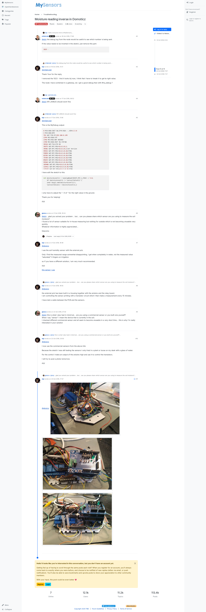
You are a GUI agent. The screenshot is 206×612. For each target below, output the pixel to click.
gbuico (44, 213)
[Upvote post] (128, 56)
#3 (137, 67)
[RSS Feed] (85, 24)
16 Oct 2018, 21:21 (57, 67)
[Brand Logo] (48, 5)
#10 (137, 338)
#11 (137, 379)
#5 (137, 117)
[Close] (135, 563)
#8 (137, 286)
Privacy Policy (112, 609)
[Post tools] (136, 56)
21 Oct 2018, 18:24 (59, 213)
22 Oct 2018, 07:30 (59, 312)
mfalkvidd (45, 36)
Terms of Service (126, 609)
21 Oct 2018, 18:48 (57, 243)
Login (48, 584)
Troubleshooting (42, 24)
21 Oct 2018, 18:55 (57, 286)
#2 (137, 36)
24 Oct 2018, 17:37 (57, 379)
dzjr (46, 33)
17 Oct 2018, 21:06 (57, 117)
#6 (137, 213)
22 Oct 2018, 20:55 (57, 338)
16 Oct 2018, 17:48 (68, 36)
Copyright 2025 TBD (81, 609)
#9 (137, 312)
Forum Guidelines (98, 609)
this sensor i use (48, 270)
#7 (137, 243)
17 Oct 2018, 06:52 (68, 98)
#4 (137, 98)
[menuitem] (195, 2)
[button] (10, 605)
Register (41, 584)
